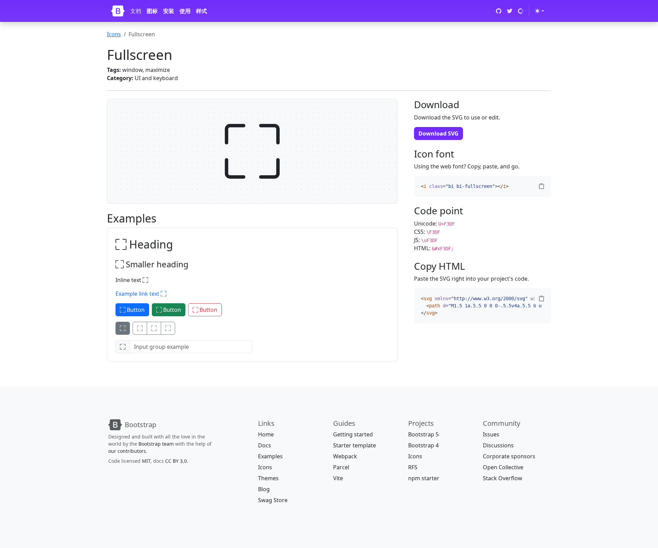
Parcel (341, 467)
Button (135, 310)
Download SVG (438, 133)
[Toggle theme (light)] (539, 11)
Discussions (498, 445)
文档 (135, 11)
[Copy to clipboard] (541, 186)
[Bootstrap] (118, 11)
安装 (168, 11)
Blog (264, 489)
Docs (264, 445)
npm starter (423, 478)
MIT (146, 461)
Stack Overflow (502, 478)
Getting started (353, 434)
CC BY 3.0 (176, 461)
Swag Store (273, 500)
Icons (114, 34)
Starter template (354, 445)
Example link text (138, 293)
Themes (268, 478)
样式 (201, 11)
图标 (152, 11)
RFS (412, 467)
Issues (491, 434)
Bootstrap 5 (423, 434)
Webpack (345, 456)
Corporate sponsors (509, 456)
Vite (338, 478)
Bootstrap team (156, 444)
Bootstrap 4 (423, 445)
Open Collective (503, 467)
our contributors (127, 451)
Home (266, 434)
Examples (270, 456)
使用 (185, 11)
